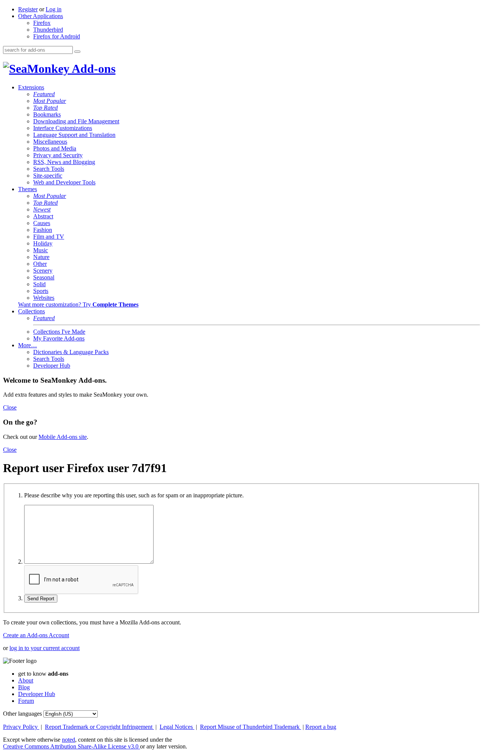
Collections (31, 311)
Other (40, 264)
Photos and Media (54, 148)
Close (10, 407)
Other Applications (40, 16)
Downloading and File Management (76, 121)
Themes (27, 189)
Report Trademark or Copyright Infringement (99, 727)
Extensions (31, 87)
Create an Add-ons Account (36, 635)
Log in (54, 9)
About (25, 680)
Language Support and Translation (74, 135)
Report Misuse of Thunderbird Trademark (250, 727)
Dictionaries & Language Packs (71, 352)
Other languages (22, 713)
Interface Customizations (62, 128)
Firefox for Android (56, 36)
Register (28, 9)
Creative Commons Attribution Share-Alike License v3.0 (71, 746)
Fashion (42, 230)
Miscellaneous (50, 141)
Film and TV (48, 236)
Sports (40, 291)
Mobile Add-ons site (62, 437)
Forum (26, 701)
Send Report (40, 598)
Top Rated (45, 107)
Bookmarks (47, 114)
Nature (41, 257)
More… (27, 345)
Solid (39, 284)
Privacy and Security (58, 155)
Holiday (42, 243)
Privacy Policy (21, 727)
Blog (24, 687)
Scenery (42, 270)
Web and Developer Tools (64, 182)
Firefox (42, 23)
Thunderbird (48, 29)
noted (68, 739)
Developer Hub (51, 365)
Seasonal (43, 277)
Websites (43, 297)
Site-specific (47, 175)
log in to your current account (44, 648)
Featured (44, 94)
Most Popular (49, 101)
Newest (42, 209)
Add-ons (92, 68)
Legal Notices (177, 727)
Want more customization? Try (78, 304)
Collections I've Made (59, 331)
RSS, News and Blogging (64, 162)
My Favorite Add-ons (59, 338)
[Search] (77, 52)
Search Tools (48, 169)
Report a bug (320, 727)
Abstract (43, 216)
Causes (41, 223)
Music (40, 250)
